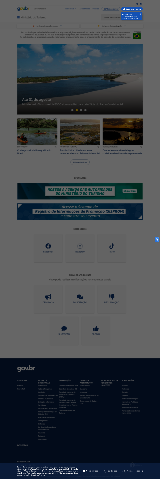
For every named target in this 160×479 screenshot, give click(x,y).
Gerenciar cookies (93, 471)
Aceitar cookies (133, 471)
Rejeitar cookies (113, 471)
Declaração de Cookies (36, 475)
